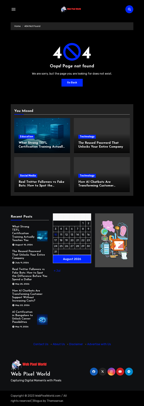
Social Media (28, 175)
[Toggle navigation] (13, 9)
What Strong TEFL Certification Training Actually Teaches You (42, 146)
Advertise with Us (99, 344)
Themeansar (55, 400)
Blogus (37, 400)
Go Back (72, 82)
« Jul (57, 270)
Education (26, 136)
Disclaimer (76, 344)
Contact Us (40, 344)
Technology (87, 136)
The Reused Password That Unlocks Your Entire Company (28, 254)
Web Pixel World (30, 374)
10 (55, 234)
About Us (59, 344)
